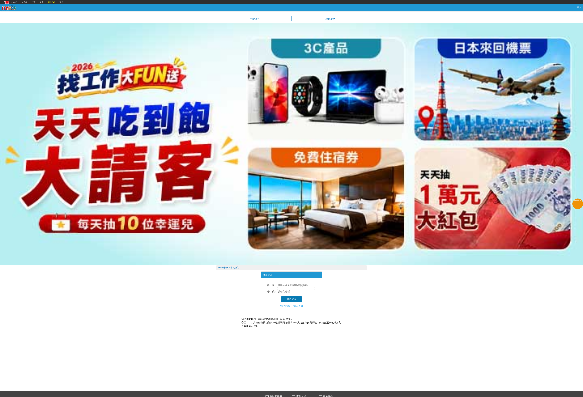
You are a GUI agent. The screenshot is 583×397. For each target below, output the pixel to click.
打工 (33, 2)
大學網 (24, 2)
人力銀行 (10, 2)
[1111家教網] (9, 7)
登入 (579, 7)
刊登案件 (255, 18)
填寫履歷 (330, 18)
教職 (41, 2)
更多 (61, 2)
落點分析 (51, 2)
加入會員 (298, 306)
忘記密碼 (285, 306)
